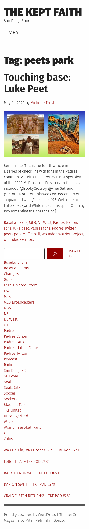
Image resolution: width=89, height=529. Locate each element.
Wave (8, 421)
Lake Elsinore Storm (20, 285)
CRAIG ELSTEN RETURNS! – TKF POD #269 (37, 495)
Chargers (11, 273)
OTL (7, 325)
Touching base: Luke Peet (37, 83)
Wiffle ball (31, 234)
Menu (15, 32)
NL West (44, 222)
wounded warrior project (62, 234)
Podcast (10, 359)
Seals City (12, 387)
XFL (6, 433)
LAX (7, 291)
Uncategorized (16, 416)
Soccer (9, 393)
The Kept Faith (43, 12)
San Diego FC (15, 370)
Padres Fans (14, 342)
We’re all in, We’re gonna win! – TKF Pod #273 (41, 450)
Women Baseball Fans (22, 427)
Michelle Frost (42, 103)
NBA (7, 308)
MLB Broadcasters (19, 302)
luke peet (21, 228)
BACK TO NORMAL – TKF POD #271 (31, 473)
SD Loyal (11, 376)
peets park (13, 234)
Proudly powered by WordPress (30, 514)
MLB (32, 222)
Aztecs (74, 256)
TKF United (13, 410)
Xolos (8, 439)
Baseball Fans (15, 222)
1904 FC (75, 251)
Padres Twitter (63, 228)
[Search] (55, 253)
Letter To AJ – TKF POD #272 (26, 461)
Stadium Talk (15, 404)
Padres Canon (15, 336)
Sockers (10, 399)
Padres (59, 222)
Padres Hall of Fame (21, 347)
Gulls (8, 279)
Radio (8, 365)
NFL (7, 313)
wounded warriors (19, 239)
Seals (8, 382)
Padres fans (40, 228)
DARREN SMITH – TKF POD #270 (29, 484)
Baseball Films (16, 268)
